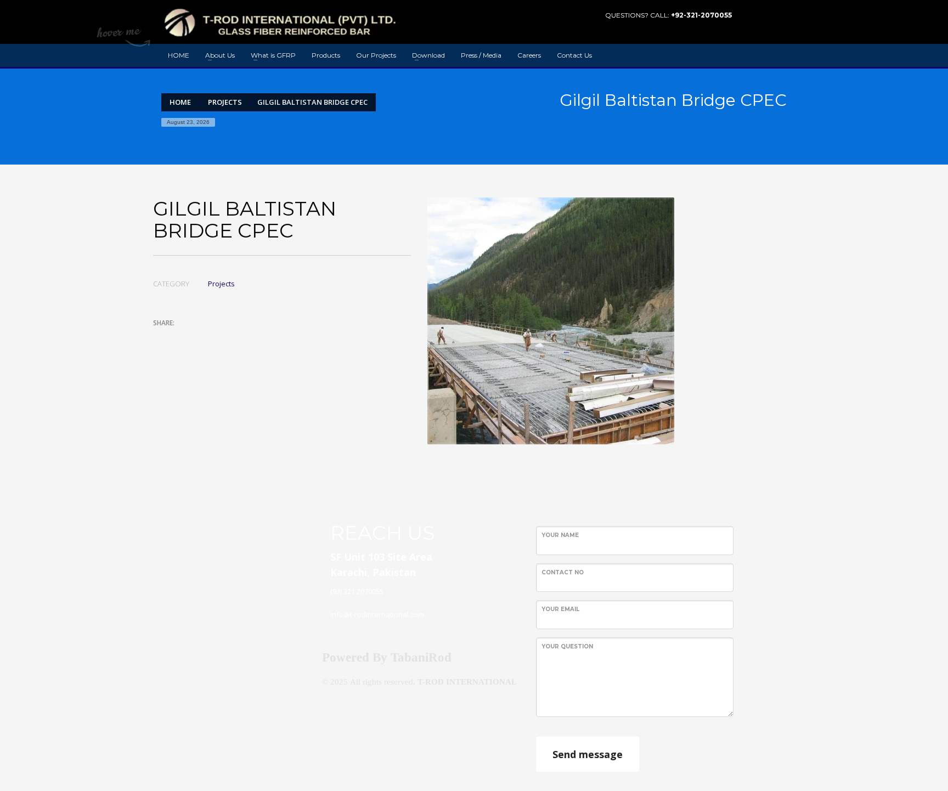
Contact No (562, 572)
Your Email (560, 609)
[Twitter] (778, 15)
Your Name (560, 535)
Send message (587, 754)
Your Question (567, 646)
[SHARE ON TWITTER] (161, 338)
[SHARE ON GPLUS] (199, 337)
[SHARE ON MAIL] (238, 337)
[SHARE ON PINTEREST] (219, 337)
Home (180, 102)
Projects (225, 102)
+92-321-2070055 (701, 15)
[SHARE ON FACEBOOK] (180, 337)
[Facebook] (762, 15)
